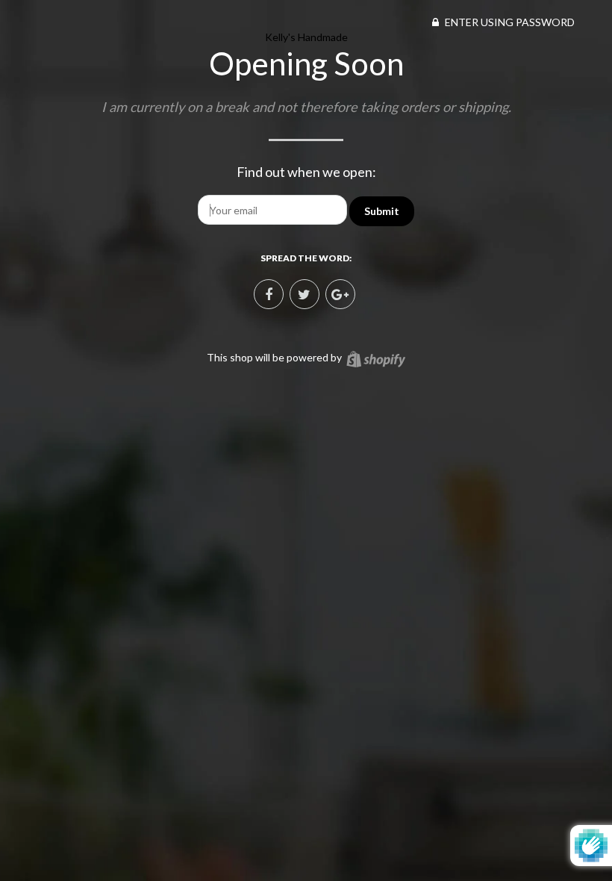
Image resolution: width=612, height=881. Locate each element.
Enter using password (509, 22)
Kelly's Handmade (306, 37)
